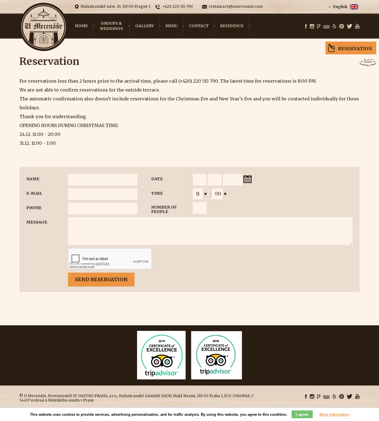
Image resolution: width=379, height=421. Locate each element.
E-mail (34, 193)
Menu (171, 25)
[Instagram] (312, 26)
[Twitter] (349, 26)
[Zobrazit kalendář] (247, 179)
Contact (199, 25)
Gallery (144, 25)
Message (36, 222)
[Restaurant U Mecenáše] (43, 27)
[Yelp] (334, 26)
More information (334, 414)
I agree (302, 414)
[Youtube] (357, 26)
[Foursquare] (318, 26)
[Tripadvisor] (326, 27)
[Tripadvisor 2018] (216, 378)
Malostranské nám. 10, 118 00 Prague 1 (115, 6)
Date (157, 178)
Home (81, 25)
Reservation (355, 48)
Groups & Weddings (111, 26)
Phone (34, 207)
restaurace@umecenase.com (236, 6)
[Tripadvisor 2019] (161, 378)
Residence (231, 25)
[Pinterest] (341, 26)
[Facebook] (306, 26)
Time (157, 193)
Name (32, 178)
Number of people (164, 209)
